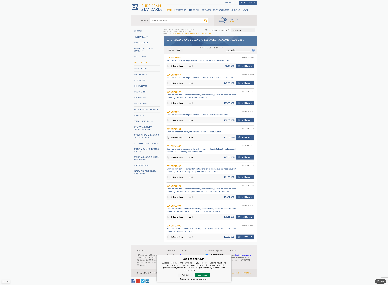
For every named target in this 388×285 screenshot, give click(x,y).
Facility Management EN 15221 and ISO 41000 (147, 158)
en (233, 3)
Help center (193, 10)
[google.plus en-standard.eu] (138, 282)
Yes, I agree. (202, 275)
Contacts (206, 10)
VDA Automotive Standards (146, 109)
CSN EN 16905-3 (198, 59)
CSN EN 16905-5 (201, 149)
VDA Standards (154, 262)
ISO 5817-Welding (141, 165)
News (245, 10)
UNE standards (140, 103)
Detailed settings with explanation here (194, 279)
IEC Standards (140, 80)
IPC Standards (140, 92)
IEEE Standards (140, 86)
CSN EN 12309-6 (201, 208)
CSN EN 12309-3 (201, 189)
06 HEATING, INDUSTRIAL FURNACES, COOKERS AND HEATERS (179, 31)
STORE (169, 10)
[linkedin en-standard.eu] (147, 282)
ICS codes (138, 31)
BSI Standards (140, 57)
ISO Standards (140, 98)
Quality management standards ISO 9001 (143, 128)
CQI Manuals (141, 265)
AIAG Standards (141, 37)
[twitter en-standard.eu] (143, 282)
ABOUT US (236, 10)
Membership (180, 10)
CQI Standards (140, 68)
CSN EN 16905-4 (197, 113)
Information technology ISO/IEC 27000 (145, 172)
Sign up (252, 3)
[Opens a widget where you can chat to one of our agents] (380, 281)
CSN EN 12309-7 (201, 169)
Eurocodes (139, 115)
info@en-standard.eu (243, 255)
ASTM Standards (141, 43)
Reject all (185, 275)
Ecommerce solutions (233, 273)
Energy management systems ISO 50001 (146, 150)
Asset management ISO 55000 (146, 143)
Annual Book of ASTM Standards (143, 50)
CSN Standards (179, 29)
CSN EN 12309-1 (201, 95)
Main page (167, 29)
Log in (243, 3)
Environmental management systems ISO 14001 (146, 136)
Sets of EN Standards (143, 121)
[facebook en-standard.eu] (133, 282)
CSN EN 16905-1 (201, 76)
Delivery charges (221, 10)
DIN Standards (140, 74)
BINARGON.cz (246, 273)
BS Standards (155, 255)
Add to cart (247, 66)
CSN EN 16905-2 (194, 130)
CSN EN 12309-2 (201, 228)
